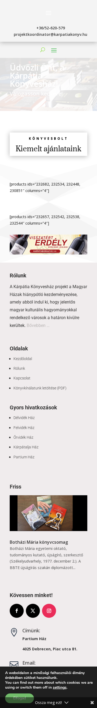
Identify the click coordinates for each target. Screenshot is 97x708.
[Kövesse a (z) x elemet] (33, 611)
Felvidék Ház (23, 428)
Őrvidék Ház (23, 437)
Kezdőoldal (22, 359)
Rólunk (19, 368)
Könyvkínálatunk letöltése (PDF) (40, 388)
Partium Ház (23, 457)
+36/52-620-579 (50, 27)
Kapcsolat (21, 378)
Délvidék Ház (24, 418)
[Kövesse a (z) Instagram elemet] (49, 611)
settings (60, 687)
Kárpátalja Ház (26, 447)
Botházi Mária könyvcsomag (39, 542)
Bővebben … (38, 325)
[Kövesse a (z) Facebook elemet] (17, 611)
